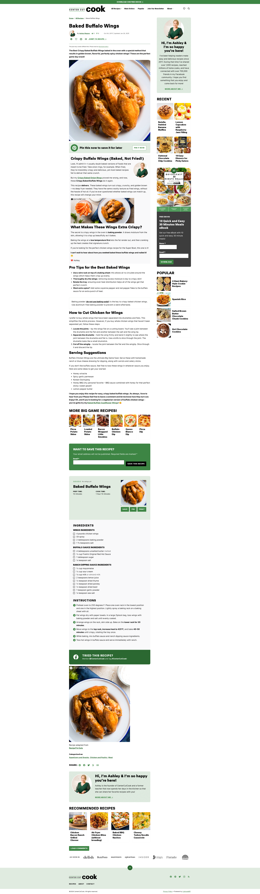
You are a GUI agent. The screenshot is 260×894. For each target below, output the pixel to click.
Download (166, 262)
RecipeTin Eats (76, 748)
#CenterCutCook (119, 659)
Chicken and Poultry (98, 757)
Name (162, 243)
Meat (110, 757)
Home (71, 18)
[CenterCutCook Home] (87, 9)
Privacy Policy (167, 891)
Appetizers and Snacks (79, 757)
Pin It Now (139, 148)
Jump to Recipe (96, 39)
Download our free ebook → (130, 2)
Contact (90, 884)
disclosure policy (103, 46)
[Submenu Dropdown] (121, 8)
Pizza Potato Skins (73, 432)
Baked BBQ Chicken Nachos (118, 835)
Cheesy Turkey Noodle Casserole (141, 835)
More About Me (103, 797)
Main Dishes (129, 9)
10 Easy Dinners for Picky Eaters (182, 158)
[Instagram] (184, 876)
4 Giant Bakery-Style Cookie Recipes (180, 283)
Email (76, 459)
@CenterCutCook (97, 659)
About (169, 9)
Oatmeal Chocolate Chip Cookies (165, 158)
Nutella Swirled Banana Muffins (162, 126)
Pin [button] (133, 509)
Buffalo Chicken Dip (116, 432)
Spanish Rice (179, 299)
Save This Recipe (136, 464)
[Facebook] (171, 876)
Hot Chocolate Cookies (179, 330)
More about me (173, 89)
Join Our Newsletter (155, 9)
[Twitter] (180, 876)
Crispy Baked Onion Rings (90, 178)
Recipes (72, 884)
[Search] (188, 8)
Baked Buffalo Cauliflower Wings (102, 403)
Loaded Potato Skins (88, 432)
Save (124, 509)
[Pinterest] (175, 876)
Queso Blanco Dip (129, 432)
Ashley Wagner (84, 33)
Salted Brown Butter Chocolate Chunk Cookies (180, 315)
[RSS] (188, 876)
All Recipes (115, 9)
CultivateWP (187, 891)
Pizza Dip (142, 430)
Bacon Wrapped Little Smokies (103, 433)
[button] (74, 481)
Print (142, 509)
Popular (141, 9)
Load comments (79, 848)
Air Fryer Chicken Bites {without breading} (99, 836)
